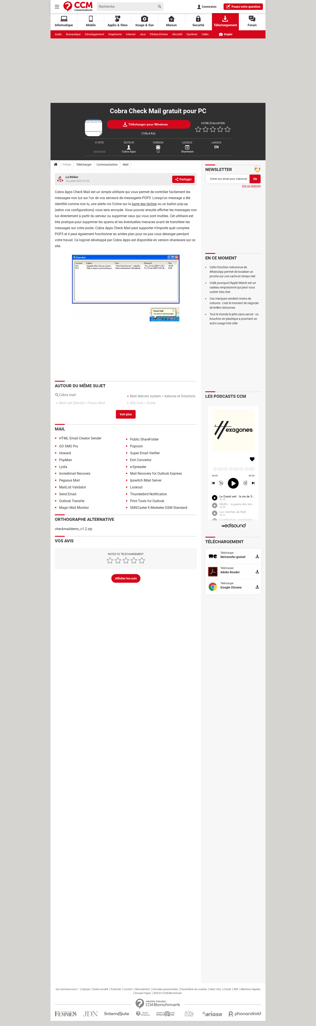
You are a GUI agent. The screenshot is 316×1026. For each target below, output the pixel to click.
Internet (130, 34)
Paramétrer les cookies (193, 989)
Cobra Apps (129, 151)
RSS (236, 989)
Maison (171, 25)
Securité (198, 25)
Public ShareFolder (144, 439)
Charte (227, 989)
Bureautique (73, 34)
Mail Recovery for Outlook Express (156, 473)
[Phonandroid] (245, 1014)
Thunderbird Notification (148, 494)
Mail (125, 164)
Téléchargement (225, 25)
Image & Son (144, 25)
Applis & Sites (117, 25)
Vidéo (205, 34)
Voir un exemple (251, 186)
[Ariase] (212, 1013)
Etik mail (136, 403)
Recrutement (142, 989)
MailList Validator (72, 487)
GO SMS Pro (68, 446)
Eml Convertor (140, 460)
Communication (107, 164)
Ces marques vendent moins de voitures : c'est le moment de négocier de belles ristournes (234, 303)
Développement (94, 34)
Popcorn (136, 446)
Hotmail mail (140, 410)
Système (192, 34)
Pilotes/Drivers (159, 34)
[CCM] (77, 6)
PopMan (65, 460)
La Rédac (72, 177)
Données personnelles (165, 989)
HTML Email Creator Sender (80, 438)
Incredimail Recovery (75, 473)
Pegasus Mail (69, 480)
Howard (65, 453)
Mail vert (65, 403)
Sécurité (177, 34)
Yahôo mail (67, 410)
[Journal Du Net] (90, 1014)
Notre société (100, 989)
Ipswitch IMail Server (145, 480)
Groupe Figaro (143, 993)
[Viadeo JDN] (189, 1014)
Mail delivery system (145, 396)
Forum (252, 25)
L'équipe (85, 989)
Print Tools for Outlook (147, 501)
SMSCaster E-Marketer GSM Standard (158, 508)
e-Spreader (138, 467)
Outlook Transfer (71, 501)
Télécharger (84, 164)
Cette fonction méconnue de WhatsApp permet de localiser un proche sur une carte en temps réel (232, 271)
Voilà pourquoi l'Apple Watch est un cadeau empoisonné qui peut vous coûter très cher (233, 287)
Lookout (136, 487)
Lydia (63, 467)
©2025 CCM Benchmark (168, 993)
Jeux (143, 34)
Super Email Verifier (145, 453)
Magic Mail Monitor (74, 508)
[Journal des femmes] (66, 1014)
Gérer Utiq (215, 989)
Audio (58, 34)
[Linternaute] (116, 1014)
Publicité (116, 989)
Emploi (227, 34)
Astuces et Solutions (179, 396)
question (246, 6)
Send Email (67, 494)
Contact (128, 989)
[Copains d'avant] (165, 1014)
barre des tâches (144, 204)
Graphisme (115, 34)
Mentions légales (250, 989)
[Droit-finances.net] (143, 1014)
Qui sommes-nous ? (67, 989)
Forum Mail (96, 403)
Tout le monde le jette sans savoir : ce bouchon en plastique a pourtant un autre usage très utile (234, 319)
